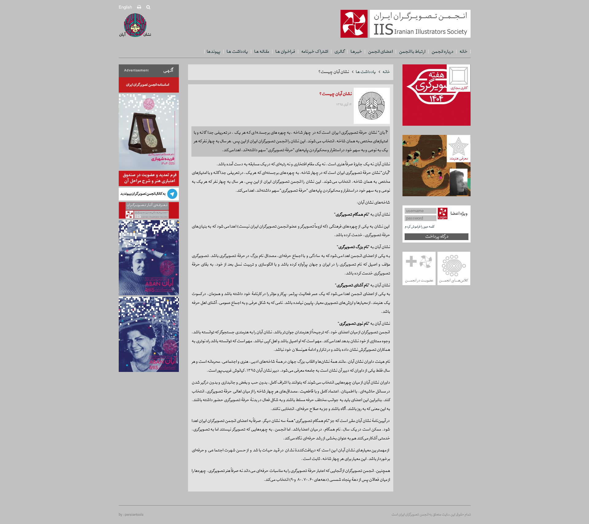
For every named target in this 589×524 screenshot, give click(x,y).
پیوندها (213, 51)
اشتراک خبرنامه (314, 51)
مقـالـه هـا (261, 51)
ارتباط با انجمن (412, 51)
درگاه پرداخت (436, 236)
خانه (463, 51)
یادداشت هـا (237, 51)
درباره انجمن (442, 51)
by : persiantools (131, 515)
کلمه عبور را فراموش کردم (419, 226)
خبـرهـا (356, 51)
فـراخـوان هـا (285, 51)
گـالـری (339, 51)
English (125, 7)
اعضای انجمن (380, 51)
